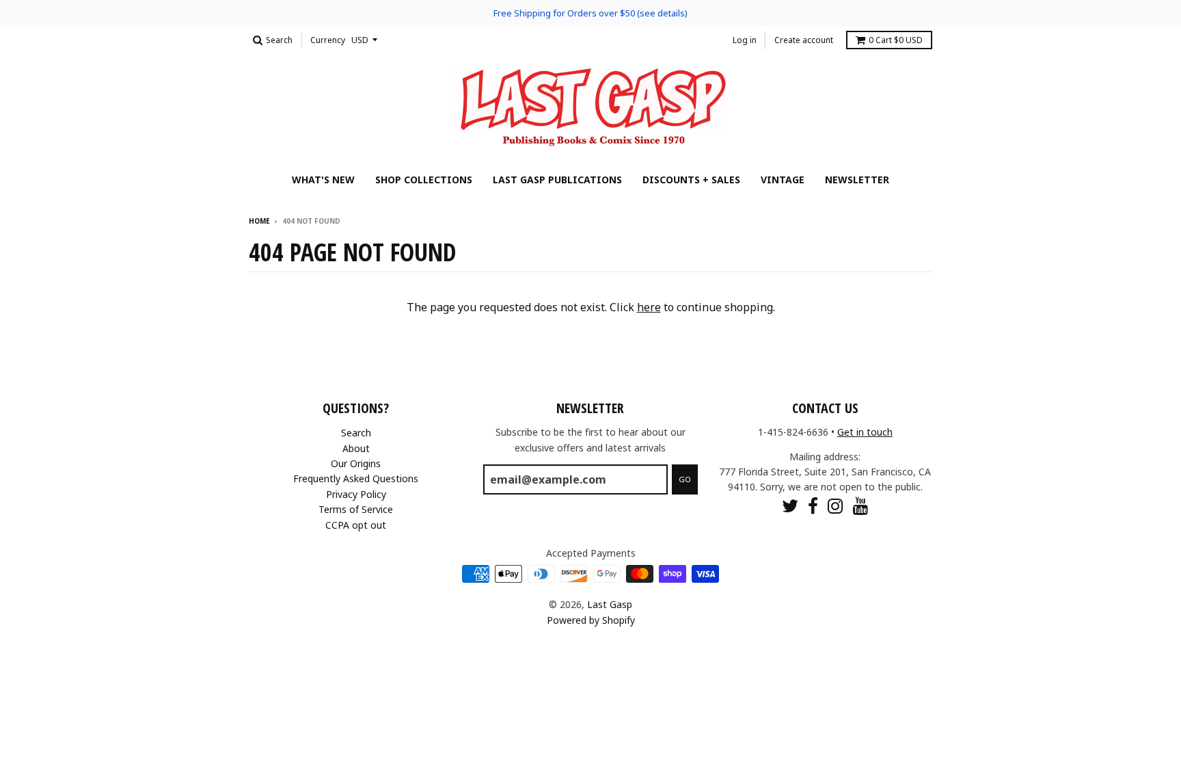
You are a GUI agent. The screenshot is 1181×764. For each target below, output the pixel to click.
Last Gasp (609, 604)
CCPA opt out (355, 524)
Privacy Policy (356, 494)
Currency (327, 40)
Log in (745, 40)
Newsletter (857, 179)
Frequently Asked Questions (355, 478)
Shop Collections (423, 179)
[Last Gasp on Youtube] (861, 505)
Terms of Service (355, 509)
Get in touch (865, 431)
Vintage (782, 179)
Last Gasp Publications (557, 179)
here (649, 307)
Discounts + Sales (691, 179)
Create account (803, 40)
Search (356, 432)
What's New (323, 179)
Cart (896, 40)
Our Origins (356, 463)
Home (259, 221)
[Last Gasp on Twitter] (790, 505)
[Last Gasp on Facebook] (813, 505)
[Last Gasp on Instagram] (835, 505)
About (356, 448)
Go (685, 479)
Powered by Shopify (591, 620)
